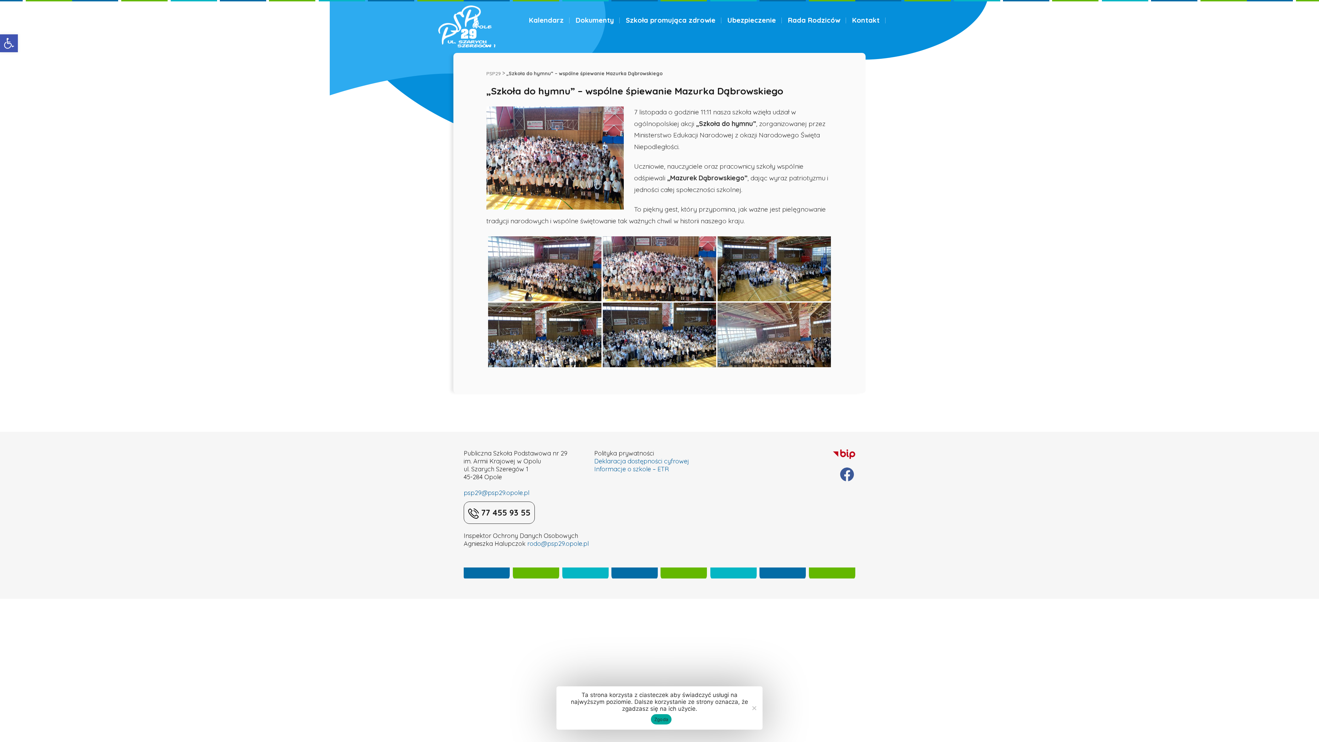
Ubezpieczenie (752, 20)
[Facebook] (847, 474)
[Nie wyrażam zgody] (754, 708)
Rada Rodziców (814, 20)
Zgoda (661, 719)
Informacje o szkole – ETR (631, 469)
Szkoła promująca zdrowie (670, 20)
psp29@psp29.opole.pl (496, 493)
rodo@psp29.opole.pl (558, 544)
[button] (9, 43)
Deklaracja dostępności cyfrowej (641, 461)
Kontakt (866, 20)
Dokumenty (595, 20)
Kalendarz (546, 20)
